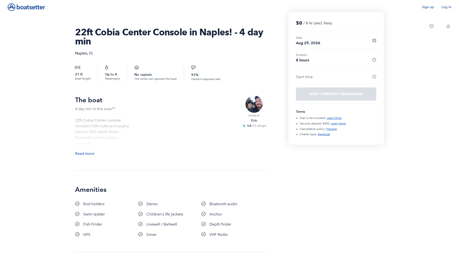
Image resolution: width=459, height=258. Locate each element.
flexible (331, 129)
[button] (431, 26)
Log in (446, 7)
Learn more (334, 118)
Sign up (428, 7)
